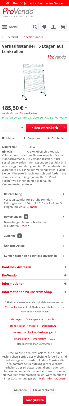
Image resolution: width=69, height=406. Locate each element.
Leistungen (15, 319)
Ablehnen (20, 390)
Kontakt (52, 319)
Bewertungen (13, 216)
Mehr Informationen (52, 378)
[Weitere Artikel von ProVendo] (57, 57)
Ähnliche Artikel (14, 245)
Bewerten (34, 138)
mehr (33, 207)
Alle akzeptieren (43, 390)
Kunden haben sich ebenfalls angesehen (30, 255)
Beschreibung (13, 194)
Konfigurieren (34, 400)
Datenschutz (49, 325)
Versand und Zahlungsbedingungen (33, 332)
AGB (52, 338)
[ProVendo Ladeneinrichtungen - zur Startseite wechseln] (18, 14)
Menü (13, 27)
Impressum (39, 338)
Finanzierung (21, 338)
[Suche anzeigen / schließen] (35, 27)
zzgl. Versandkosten (26, 113)
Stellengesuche (34, 319)
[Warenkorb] (63, 27)
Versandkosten (13, 307)
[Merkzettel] (44, 27)
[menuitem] (10, 27)
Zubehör (12, 235)
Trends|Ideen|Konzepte (24, 325)
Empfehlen (58, 138)
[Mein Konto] (53, 27)
